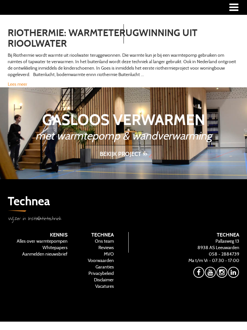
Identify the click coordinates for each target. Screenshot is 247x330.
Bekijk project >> (124, 154)
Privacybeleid (101, 273)
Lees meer (17, 84)
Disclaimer (104, 280)
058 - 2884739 (224, 254)
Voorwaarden (101, 260)
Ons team (104, 241)
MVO (109, 254)
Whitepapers (55, 247)
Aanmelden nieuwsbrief (45, 254)
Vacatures (104, 286)
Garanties (105, 267)
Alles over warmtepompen (42, 241)
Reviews (106, 247)
